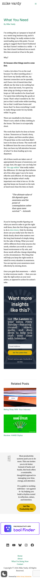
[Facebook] (32, 545)
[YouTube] (14, 545)
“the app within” (13, 167)
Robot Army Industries (24, 576)
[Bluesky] (20, 545)
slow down (14, 230)
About (20, 559)
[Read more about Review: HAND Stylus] (20, 423)
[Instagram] (26, 545)
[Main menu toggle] (35, 3)
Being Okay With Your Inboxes (17, 409)
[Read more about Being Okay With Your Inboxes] (20, 397)
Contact (20, 564)
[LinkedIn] (8, 545)
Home (20, 556)
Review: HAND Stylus (13, 435)
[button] (4, 574)
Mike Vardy (11, 3)
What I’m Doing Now (20, 561)
